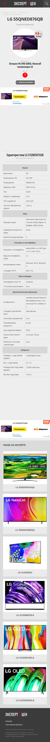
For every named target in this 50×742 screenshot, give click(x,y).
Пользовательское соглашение (15, 733)
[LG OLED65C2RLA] (25, 638)
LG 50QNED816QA (25, 487)
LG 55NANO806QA (25, 529)
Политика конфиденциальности (19, 733)
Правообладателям (18, 736)
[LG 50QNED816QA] (25, 467)
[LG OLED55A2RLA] (25, 680)
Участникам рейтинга (13, 725)
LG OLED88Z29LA (25, 615)
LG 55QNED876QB (20, 91)
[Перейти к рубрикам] (5, 3)
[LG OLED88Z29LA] (25, 595)
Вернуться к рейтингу (25, 82)
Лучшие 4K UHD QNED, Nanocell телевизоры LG (25, 65)
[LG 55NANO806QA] (25, 510)
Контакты (30, 729)
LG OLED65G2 (25, 572)
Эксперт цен (25, 4)
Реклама (8, 721)
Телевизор (17, 103)
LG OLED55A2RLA (25, 700)
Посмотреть (20, 97)
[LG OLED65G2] (25, 552)
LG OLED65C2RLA (25, 657)
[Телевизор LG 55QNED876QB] (6, 96)
